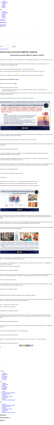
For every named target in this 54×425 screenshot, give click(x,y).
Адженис (16, 69)
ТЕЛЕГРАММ (2, 20)
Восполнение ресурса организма (8, 392)
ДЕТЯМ (3, 5)
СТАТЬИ (3, 3)
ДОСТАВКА (4, 379)
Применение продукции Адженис (8, 399)
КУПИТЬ (3, 7)
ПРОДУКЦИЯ (4, 376)
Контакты (4, 398)
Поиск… (1, 46)
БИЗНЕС (4, 6)
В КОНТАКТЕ (3, 22)
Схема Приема (5, 397)
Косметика (4, 395)
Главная (3, 391)
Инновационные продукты (7, 396)
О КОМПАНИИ (5, 2)
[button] (27, 9)
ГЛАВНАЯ (4, 1)
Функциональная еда (6, 393)
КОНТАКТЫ (4, 378)
